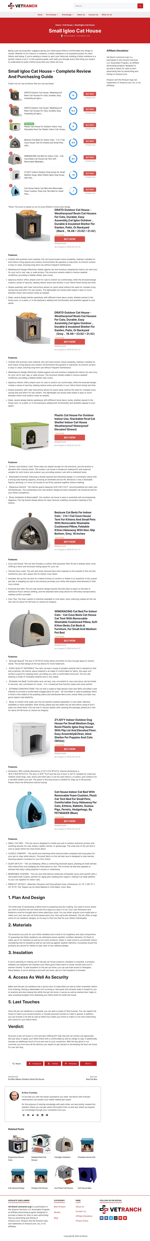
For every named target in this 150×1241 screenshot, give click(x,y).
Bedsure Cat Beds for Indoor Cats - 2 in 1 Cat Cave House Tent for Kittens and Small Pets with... (44, 143)
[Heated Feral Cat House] (41, 1144)
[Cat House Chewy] (18, 1174)
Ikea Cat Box (91, 1079)
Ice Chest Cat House (63, 1188)
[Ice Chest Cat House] (64, 1174)
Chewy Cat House (39, 1188)
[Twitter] (111, 1218)
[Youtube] (120, 1218)
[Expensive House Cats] (18, 1144)
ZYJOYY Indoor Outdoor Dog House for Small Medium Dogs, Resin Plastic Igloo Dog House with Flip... (44, 175)
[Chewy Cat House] (41, 1174)
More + (89, 1064)
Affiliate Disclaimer (84, 1216)
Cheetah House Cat (86, 1157)
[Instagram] (116, 1218)
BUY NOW (69, 239)
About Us (80, 1206)
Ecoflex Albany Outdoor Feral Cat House (26, 1079)
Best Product (60, 1206)
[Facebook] (101, 1218)
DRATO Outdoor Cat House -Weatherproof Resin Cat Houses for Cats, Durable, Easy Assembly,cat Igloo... (43, 95)
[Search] (140, 5)
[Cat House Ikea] (87, 1174)
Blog (56, 1218)
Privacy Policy (82, 1221)
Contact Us (81, 1211)
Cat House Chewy (16, 1188)
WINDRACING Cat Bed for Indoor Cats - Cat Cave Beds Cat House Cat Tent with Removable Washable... (43, 159)
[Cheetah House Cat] (87, 1144)
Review (57, 1212)
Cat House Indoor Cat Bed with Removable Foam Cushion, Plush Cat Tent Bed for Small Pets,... (43, 191)
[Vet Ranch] (23, 5)
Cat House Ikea (84, 1188)
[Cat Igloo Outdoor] (64, 1144)
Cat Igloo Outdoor (62, 1157)
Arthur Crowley (29, 1092)
